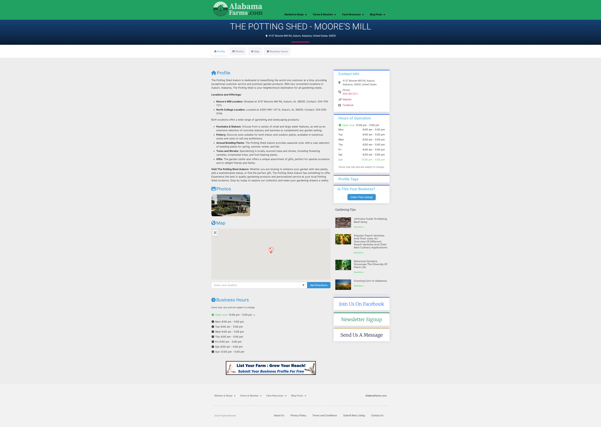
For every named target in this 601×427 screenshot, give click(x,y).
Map (220, 223)
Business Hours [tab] (279, 51)
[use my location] (303, 285)
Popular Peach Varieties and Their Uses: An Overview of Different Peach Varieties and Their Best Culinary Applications (370, 241)
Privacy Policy (298, 415)
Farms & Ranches (323, 14)
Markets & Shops (294, 14)
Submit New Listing (354, 415)
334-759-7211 (350, 93)
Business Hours (232, 300)
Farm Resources (351, 14)
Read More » (359, 227)
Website (347, 99)
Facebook (348, 105)
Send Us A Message (361, 335)
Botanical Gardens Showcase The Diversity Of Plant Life (370, 264)
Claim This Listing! (362, 197)
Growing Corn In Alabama (370, 280)
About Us (279, 415)
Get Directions (318, 285)
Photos (223, 189)
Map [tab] (256, 51)
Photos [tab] (239, 51)
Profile (223, 72)
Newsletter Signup (361, 319)
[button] (271, 250)
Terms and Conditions (324, 415)
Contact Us (377, 415)
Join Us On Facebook (361, 304)
